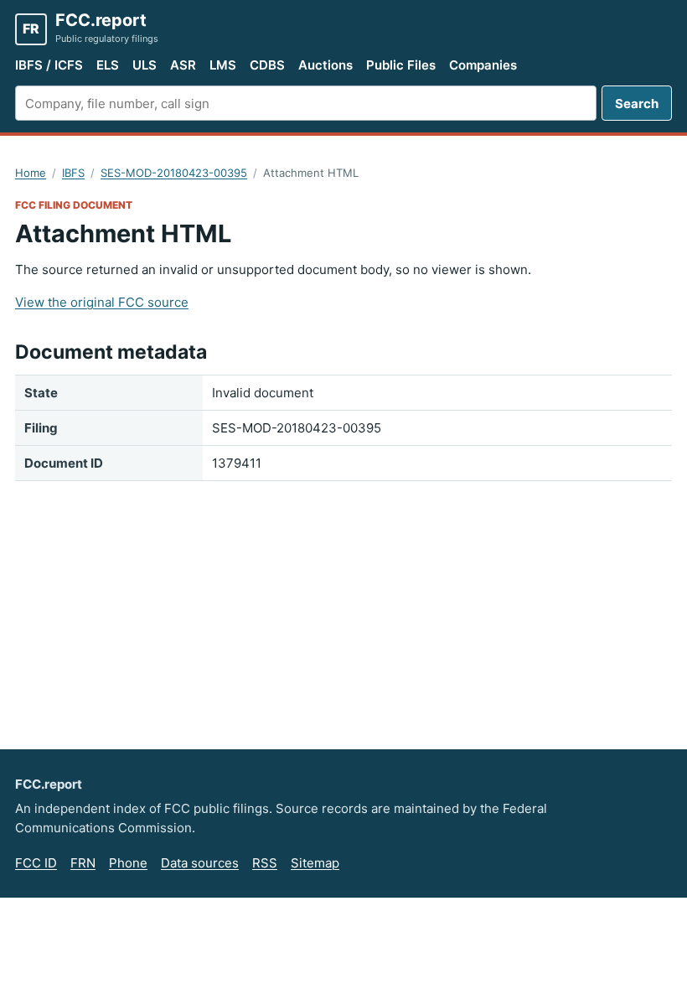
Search (637, 103)
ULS (144, 65)
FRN (83, 863)
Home (30, 172)
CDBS (267, 65)
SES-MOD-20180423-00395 (174, 172)
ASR (183, 65)
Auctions (325, 65)
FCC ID (36, 863)
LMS (222, 65)
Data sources (200, 863)
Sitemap (315, 863)
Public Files (401, 65)
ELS (107, 65)
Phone (128, 863)
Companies (483, 65)
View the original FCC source (102, 302)
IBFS (73, 172)
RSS (264, 863)
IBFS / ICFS (49, 65)
